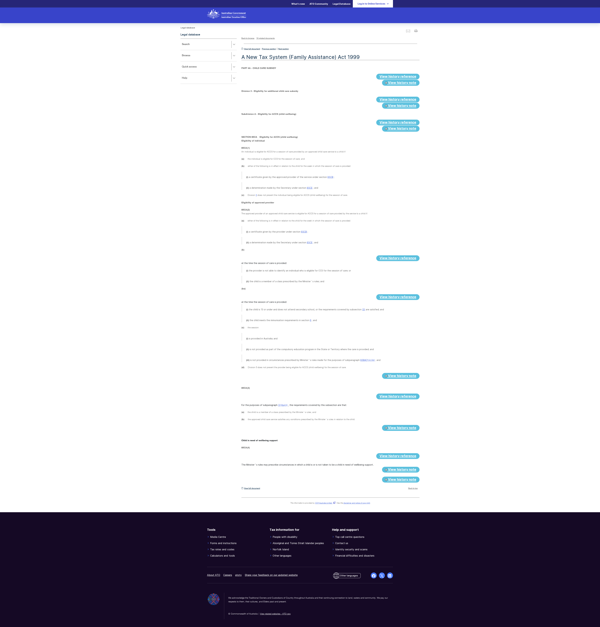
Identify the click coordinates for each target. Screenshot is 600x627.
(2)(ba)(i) (283, 405)
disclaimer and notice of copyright (356, 503)
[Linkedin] (390, 575)
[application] (208, 61)
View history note (401, 83)
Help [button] (189, 80)
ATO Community (319, 3)
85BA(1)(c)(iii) (367, 360)
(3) (363, 309)
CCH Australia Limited (324, 503)
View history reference (398, 76)
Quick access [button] (194, 68)
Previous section (269, 49)
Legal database (190, 34)
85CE (309, 187)
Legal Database (341, 3)
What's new (298, 3)
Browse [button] (190, 57)
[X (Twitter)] (382, 575)
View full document (252, 49)
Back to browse (247, 38)
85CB (330, 177)
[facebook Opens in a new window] (374, 575)
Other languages (349, 575)
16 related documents (265, 38)
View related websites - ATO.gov (275, 614)
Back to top (413, 488)
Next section (283, 49)
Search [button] (190, 46)
